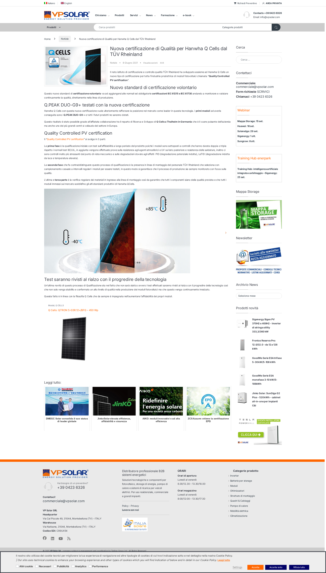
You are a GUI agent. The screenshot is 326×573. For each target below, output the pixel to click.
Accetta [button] (255, 567)
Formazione (168, 15)
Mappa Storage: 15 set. (250, 121)
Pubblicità (63, 566)
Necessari (45, 566)
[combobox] (157, 27)
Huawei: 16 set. (246, 126)
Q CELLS (60, 305)
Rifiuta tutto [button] (299, 567)
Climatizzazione (238, 515)
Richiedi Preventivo (247, 3)
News (149, 15)
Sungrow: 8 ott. (246, 141)
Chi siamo (100, 15)
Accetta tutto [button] (275, 567)
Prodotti (119, 15)
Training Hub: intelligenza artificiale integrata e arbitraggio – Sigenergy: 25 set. (257, 173)
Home (47, 38)
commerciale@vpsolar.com (255, 86)
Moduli (51, 305)
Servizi (134, 15)
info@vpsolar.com (270, 17)
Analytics (80, 566)
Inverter (234, 475)
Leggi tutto (224, 560)
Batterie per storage (241, 480)
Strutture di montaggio (242, 495)
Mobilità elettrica (239, 510)
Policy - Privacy (130, 505)
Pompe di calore (239, 505)
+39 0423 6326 (261, 96)
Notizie (65, 38)
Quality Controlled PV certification (65, 139)
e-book (187, 15)
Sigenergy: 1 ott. (246, 136)
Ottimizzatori (237, 490)
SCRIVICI (263, 91)
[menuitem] (49, 3)
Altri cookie (26, 566)
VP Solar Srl (55, 551)
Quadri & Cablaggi (240, 500)
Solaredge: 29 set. (247, 131)
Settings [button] (237, 567)
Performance (100, 566)
